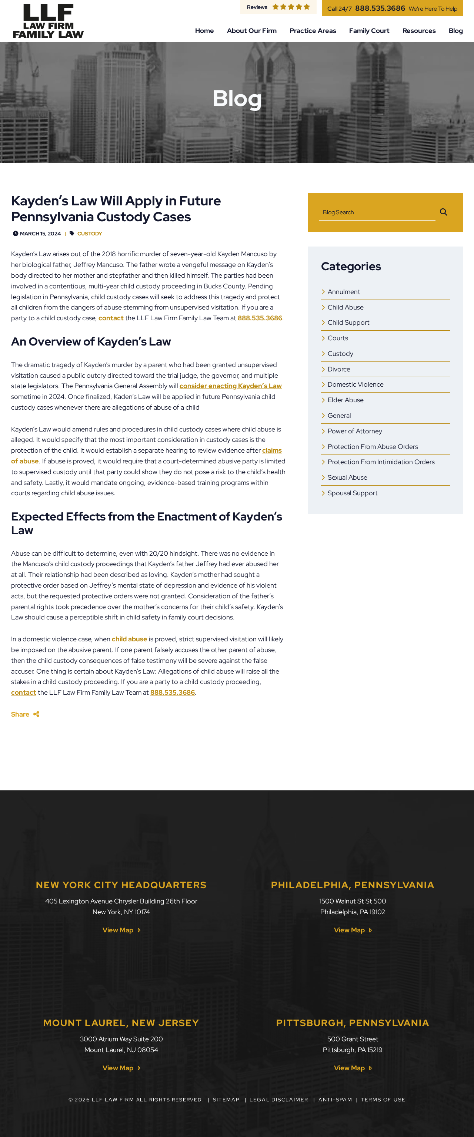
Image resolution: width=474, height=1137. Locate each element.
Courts (338, 338)
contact (111, 318)
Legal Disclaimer (279, 1099)
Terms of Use (383, 1099)
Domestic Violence (356, 384)
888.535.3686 (380, 8)
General (339, 415)
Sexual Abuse (347, 477)
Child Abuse (346, 307)
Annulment (344, 291)
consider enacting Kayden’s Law (231, 385)
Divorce (339, 369)
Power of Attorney (355, 431)
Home (204, 30)
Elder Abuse (346, 400)
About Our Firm (252, 30)
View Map (118, 930)
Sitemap (226, 1099)
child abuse (129, 639)
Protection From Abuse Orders (373, 446)
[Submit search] (443, 212)
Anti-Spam (335, 1099)
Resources (419, 30)
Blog (456, 30)
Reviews (257, 6)
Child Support (349, 322)
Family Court (369, 30)
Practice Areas (313, 30)
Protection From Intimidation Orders (381, 461)
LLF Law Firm (113, 1099)
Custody (89, 233)
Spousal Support (353, 493)
